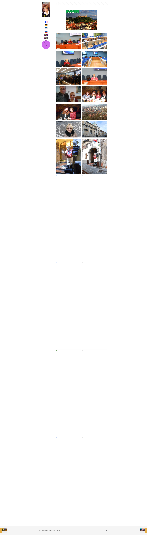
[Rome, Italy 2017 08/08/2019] (143, 530)
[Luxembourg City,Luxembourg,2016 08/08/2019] (3, 530)
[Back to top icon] (106, 530)
